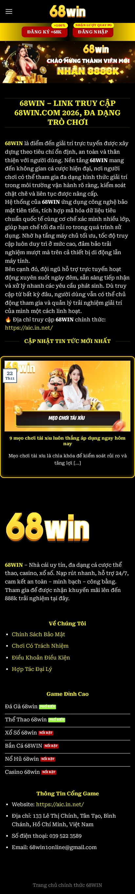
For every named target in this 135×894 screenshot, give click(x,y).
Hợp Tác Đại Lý (32, 669)
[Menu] (9, 11)
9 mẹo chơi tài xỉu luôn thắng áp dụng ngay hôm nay (67, 441)
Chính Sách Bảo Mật (38, 634)
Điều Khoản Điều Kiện (41, 658)
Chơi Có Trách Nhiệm (40, 646)
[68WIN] (67, 11)
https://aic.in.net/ (29, 328)
